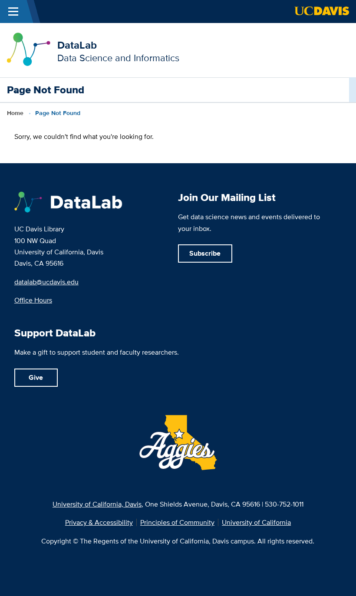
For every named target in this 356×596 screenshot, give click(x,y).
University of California (256, 522)
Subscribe (205, 253)
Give (36, 377)
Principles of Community (177, 522)
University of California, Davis (97, 504)
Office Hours (33, 300)
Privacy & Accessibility (99, 522)
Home (15, 113)
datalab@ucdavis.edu (46, 282)
